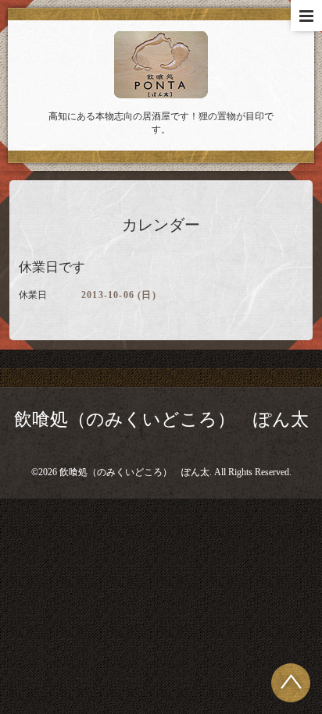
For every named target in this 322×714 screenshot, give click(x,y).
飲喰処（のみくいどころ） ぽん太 (161, 419)
